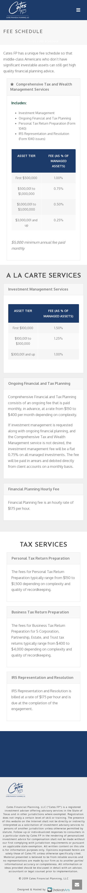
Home (32, 41)
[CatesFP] (15, 790)
